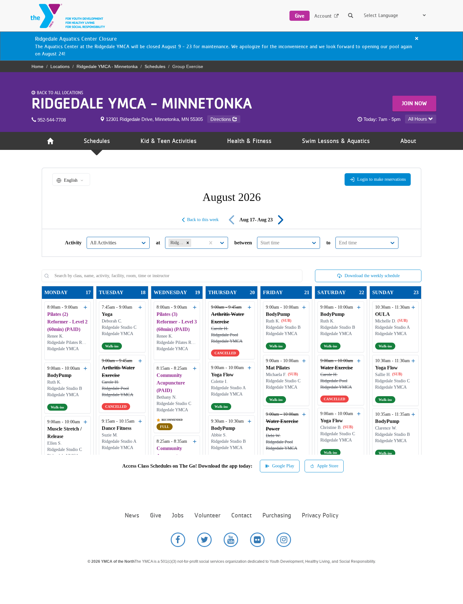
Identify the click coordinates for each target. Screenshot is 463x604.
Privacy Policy (320, 515)
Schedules (155, 66)
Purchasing (276, 515)
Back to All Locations (60, 92)
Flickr (257, 540)
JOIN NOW (414, 103)
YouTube (231, 540)
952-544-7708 (51, 119)
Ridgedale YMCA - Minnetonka (107, 66)
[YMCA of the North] (66, 16)
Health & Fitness (249, 141)
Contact (241, 515)
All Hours (418, 119)
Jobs (178, 515)
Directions (221, 119)
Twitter (204, 540)
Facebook (178, 540)
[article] (231, 46)
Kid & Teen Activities (168, 141)
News (132, 515)
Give (299, 16)
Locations (60, 66)
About (408, 141)
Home (37, 66)
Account (323, 16)
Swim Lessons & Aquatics (336, 141)
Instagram (284, 540)
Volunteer (207, 515)
